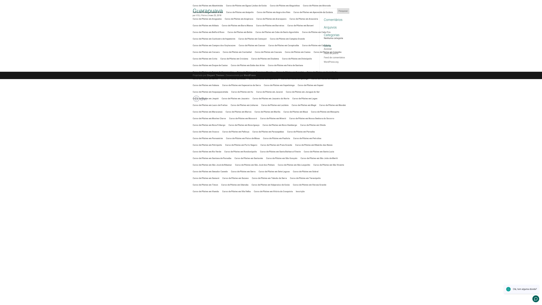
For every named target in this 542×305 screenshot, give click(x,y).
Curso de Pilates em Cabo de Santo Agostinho (277, 32)
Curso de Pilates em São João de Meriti (319, 158)
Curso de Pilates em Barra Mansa (237, 26)
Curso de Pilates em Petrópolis (207, 145)
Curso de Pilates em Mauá (295, 112)
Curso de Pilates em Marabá (332, 105)
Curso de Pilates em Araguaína (207, 19)
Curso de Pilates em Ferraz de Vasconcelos (213, 72)
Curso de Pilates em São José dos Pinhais (255, 165)
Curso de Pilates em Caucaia (268, 52)
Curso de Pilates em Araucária (303, 19)
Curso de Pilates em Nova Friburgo (209, 125)
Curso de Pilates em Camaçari (252, 39)
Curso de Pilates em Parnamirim (208, 138)
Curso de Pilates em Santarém (248, 158)
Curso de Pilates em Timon (205, 185)
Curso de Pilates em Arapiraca (239, 19)
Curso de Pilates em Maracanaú (207, 112)
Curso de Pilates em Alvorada (317, 6)
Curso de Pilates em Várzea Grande (309, 185)
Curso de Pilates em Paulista (276, 138)
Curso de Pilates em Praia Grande (276, 145)
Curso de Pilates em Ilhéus (233, 79)
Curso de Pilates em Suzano (235, 178)
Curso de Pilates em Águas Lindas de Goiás (246, 6)
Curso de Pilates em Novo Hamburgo (280, 125)
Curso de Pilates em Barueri (300, 26)
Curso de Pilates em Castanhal (237, 52)
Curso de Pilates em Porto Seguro (241, 145)
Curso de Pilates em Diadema (265, 59)
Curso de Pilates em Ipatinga (294, 79)
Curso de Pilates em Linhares (244, 105)
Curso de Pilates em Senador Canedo (210, 172)
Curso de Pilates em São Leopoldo (294, 165)
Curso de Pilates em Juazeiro (235, 99)
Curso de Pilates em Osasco (206, 132)
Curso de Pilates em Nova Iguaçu (244, 125)
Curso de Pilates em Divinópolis (297, 59)
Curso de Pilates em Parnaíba (301, 132)
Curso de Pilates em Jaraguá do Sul (302, 92)
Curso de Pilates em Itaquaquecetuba (210, 92)
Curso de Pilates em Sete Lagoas (274, 172)
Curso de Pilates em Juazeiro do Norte (271, 99)
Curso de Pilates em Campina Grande (287, 39)
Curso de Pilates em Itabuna (206, 85)
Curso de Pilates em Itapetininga (279, 85)
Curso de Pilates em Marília (267, 112)
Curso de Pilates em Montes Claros (209, 118)
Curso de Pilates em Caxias (298, 52)
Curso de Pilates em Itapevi (310, 85)
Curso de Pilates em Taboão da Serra (269, 178)
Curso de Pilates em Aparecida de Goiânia (313, 12)
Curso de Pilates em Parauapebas (268, 132)
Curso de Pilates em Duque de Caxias (210, 65)
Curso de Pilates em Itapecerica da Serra (241, 85)
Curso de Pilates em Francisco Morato (255, 72)
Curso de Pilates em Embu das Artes (248, 65)
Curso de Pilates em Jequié (205, 99)
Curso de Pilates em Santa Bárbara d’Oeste (280, 152)
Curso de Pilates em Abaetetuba (208, 6)
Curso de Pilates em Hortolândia (322, 72)
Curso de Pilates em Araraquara (271, 19)
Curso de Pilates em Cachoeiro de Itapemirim (214, 39)
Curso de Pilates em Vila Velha (236, 191)
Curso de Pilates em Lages (304, 99)
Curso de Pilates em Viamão (206, 191)
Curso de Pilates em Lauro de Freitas (210, 105)
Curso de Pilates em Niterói (273, 118)
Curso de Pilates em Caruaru (206, 52)
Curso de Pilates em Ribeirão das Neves (314, 145)
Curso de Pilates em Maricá (238, 112)
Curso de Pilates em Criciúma (234, 59)
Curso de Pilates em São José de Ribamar (212, 165)
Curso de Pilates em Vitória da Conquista (273, 191)
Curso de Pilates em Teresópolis (305, 178)
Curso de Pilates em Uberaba (234, 185)
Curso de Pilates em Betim (240, 32)
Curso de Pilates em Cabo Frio (316, 32)
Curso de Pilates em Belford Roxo (208, 32)
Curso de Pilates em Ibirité (205, 79)
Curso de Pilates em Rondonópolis (240, 152)
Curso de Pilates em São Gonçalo (281, 158)
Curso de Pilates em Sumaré (206, 178)
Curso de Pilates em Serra (243, 172)
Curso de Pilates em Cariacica (316, 45)
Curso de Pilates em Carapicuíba (283, 45)
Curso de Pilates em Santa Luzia (319, 152)
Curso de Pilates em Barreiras (270, 26)
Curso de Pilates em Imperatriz (263, 79)
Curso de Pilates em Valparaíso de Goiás (271, 185)
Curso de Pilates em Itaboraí (324, 79)
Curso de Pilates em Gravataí (290, 72)
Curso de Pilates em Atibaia (206, 26)
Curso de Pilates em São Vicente (328, 165)
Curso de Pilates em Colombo (328, 52)
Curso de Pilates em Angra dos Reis (273, 12)
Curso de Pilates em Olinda (313, 125)
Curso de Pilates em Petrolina (307, 138)
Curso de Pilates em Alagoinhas (285, 6)
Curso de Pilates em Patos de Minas (243, 138)
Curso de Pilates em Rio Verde (207, 152)
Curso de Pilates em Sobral (305, 172)
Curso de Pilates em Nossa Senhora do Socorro (311, 118)
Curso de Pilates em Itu (242, 92)
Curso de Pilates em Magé (304, 105)
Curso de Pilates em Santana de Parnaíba (212, 158)
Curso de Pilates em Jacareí (269, 92)
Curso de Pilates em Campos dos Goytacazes (214, 45)
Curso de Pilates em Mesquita (325, 112)
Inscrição (300, 191)
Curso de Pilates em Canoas (252, 45)
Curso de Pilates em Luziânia (275, 105)
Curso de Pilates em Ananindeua (208, 12)
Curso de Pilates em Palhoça (235, 132)
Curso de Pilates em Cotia (205, 59)
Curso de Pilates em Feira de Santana (285, 65)
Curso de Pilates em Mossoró (243, 118)
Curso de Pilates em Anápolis (240, 12)
